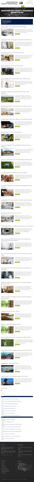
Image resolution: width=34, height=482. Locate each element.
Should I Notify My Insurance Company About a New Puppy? (15, 337)
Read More (17, 101)
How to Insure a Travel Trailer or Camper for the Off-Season (11, 426)
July (1, 400)
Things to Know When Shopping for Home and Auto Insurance (16, 350)
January (2, 414)
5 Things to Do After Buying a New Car (8, 421)
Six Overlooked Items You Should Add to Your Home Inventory (16, 106)
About (26, 6)
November (2, 420)
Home (7, 6)
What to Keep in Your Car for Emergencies (8, 419)
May (2, 404)
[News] (1, 390)
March (2, 409)
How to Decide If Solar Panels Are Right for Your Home (14, 376)
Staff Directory (3, 472)
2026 (2, 396)
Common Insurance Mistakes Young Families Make (9, 403)
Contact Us (3, 465)
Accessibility (25, 479)
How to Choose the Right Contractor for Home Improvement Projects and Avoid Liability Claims (16, 239)
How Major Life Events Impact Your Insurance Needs (14, 172)
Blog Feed (3, 393)
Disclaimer (20, 479)
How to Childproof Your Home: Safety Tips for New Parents (15, 78)
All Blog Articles (5, 23)
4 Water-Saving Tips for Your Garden (10, 311)
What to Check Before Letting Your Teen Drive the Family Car (11, 436)
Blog (23, 6)
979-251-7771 (21, 465)
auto (26, 352)
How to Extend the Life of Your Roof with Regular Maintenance (16, 159)
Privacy (17, 479)
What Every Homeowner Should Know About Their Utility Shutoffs (12, 424)
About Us (2, 463)
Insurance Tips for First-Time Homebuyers (11, 132)
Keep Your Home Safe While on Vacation (11, 324)
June (2, 402)
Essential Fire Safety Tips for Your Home (11, 213)
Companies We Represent (5, 471)
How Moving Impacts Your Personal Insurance (12, 52)
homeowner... (27, 231)
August (2, 397)
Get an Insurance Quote (5, 469)
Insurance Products (4, 468)
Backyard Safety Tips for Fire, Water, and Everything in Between (16, 119)
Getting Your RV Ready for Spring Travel (8, 438)
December (2, 418)
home (24, 352)
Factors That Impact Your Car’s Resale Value (8, 408)
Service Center (3, 466)
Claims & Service (17, 6)
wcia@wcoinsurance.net (22, 468)
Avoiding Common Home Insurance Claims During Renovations (16, 200)
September (3, 425)
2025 (2, 417)
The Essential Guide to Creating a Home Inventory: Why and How (17, 226)
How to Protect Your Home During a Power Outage (13, 26)
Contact (30, 6)
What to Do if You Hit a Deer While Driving (8, 413)
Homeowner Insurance (6, 21)
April (2, 407)
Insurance (11, 6)
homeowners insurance (18, 136)
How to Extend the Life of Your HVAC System (12, 65)
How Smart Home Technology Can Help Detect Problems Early (16, 39)
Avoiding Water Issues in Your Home (10, 363)
